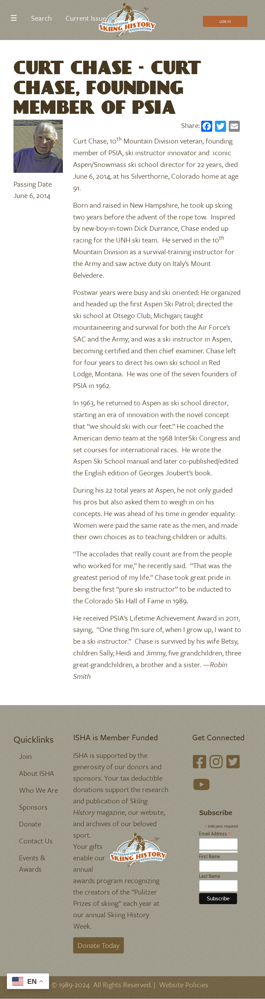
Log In (225, 21)
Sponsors (33, 807)
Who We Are (38, 790)
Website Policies (183, 984)
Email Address (215, 834)
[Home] (130, 20)
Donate (30, 824)
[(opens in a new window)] (199, 761)
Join (25, 756)
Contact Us (36, 840)
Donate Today (98, 945)
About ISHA (36, 773)
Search (41, 18)
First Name (209, 856)
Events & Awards (32, 863)
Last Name (209, 876)
